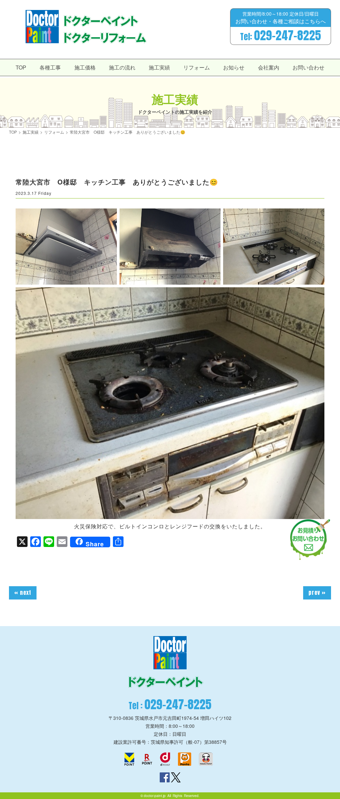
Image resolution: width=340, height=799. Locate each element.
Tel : (170, 704)
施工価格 (85, 67)
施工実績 (159, 67)
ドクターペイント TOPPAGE (42, 26)
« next (22, 593)
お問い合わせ (308, 67)
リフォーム (196, 67)
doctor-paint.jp (155, 795)
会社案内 (268, 67)
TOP (21, 67)
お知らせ (233, 67)
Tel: (280, 35)
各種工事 (50, 67)
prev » (317, 593)
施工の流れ (122, 67)
